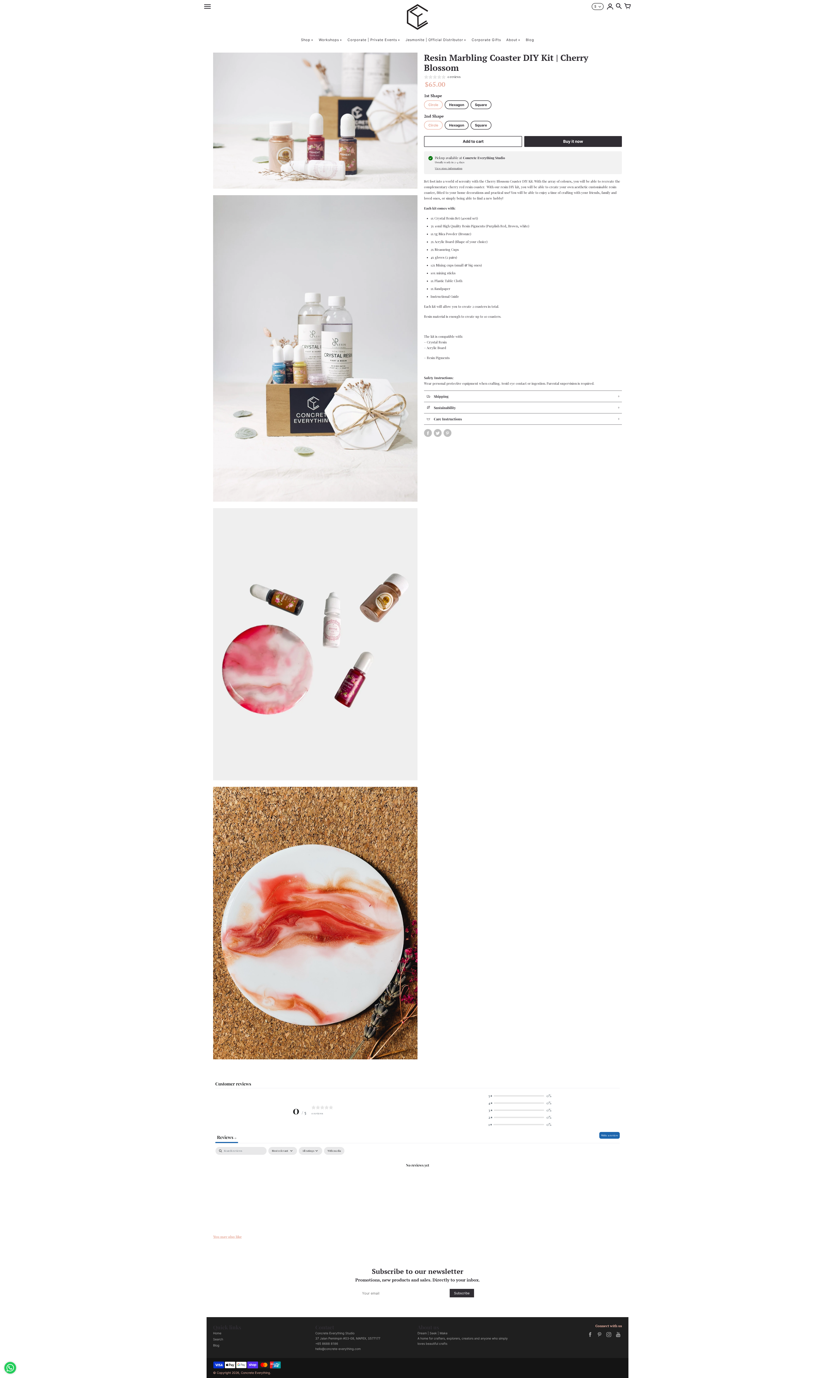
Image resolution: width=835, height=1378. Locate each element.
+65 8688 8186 (326, 1343)
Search (218, 1339)
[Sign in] (610, 6)
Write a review (609, 1135)
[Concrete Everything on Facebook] (590, 1337)
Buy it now (573, 141)
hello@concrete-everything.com (338, 1349)
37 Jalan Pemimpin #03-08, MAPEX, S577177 (347, 1338)
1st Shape (433, 95)
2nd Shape (434, 116)
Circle (433, 105)
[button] (519, 1095)
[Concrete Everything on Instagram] (609, 1337)
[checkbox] (334, 1151)
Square (481, 105)
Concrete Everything (255, 1373)
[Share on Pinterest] (447, 433)
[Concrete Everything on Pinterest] (599, 1337)
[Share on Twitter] (438, 433)
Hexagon (456, 105)
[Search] (619, 6)
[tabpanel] (417, 1180)
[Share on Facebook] (428, 433)
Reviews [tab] (226, 1137)
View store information (448, 168)
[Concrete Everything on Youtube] (618, 1337)
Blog (216, 1345)
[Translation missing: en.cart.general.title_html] (627, 6)
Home (217, 1333)
